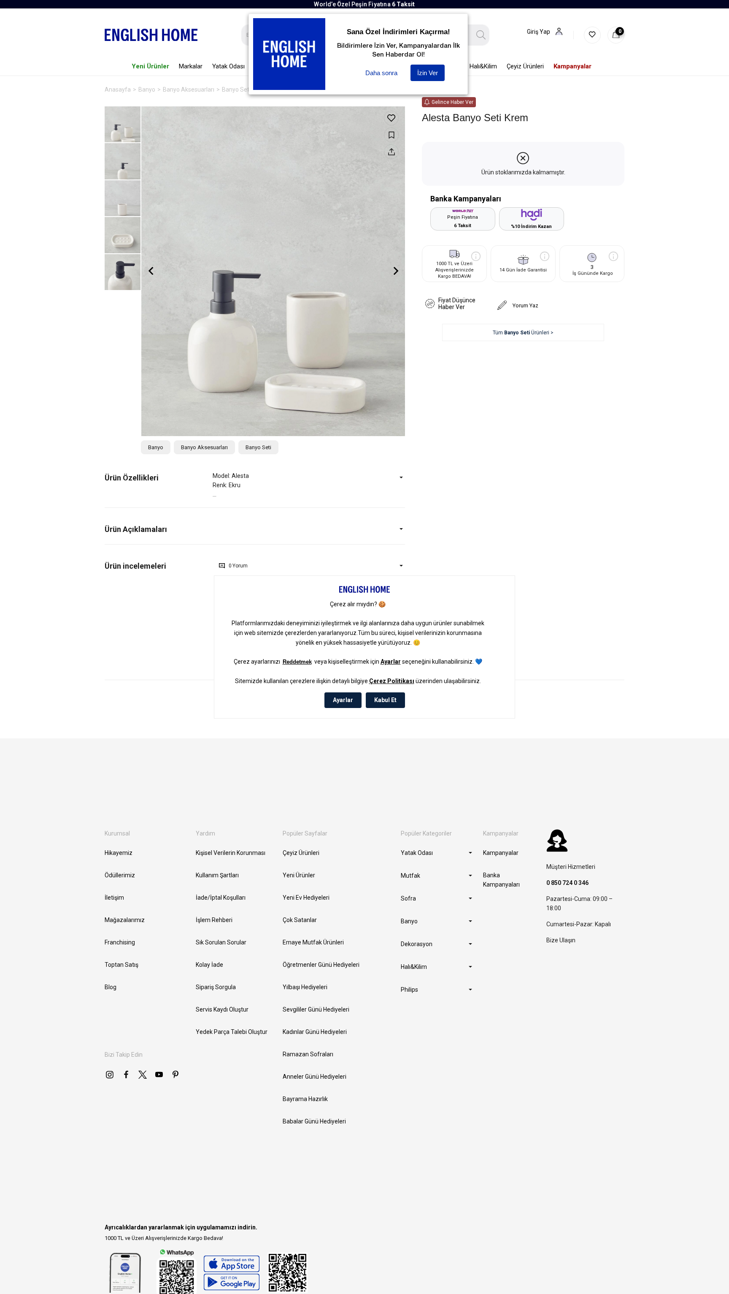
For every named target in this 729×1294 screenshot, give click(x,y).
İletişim (114, 897)
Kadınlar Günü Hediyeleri (315, 1031)
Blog (110, 987)
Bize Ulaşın (560, 940)
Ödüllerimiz (120, 875)
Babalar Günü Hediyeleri (314, 1121)
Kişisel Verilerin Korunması (230, 852)
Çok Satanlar (300, 920)
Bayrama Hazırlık (305, 1099)
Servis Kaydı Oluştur (222, 1009)
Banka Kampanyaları (501, 880)
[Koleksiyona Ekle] (391, 135)
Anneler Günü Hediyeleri (314, 1076)
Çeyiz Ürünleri (301, 852)
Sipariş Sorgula (216, 987)
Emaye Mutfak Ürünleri (313, 942)
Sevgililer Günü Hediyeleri (316, 1009)
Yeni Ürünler (299, 875)
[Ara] (481, 35)
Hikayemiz (118, 852)
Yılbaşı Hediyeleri (305, 987)
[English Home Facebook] (126, 1074)
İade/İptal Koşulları (221, 897)
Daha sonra (381, 72)
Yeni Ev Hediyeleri (306, 897)
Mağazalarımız (125, 920)
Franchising (120, 942)
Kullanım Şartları (217, 875)
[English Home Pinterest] (175, 1074)
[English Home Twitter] (143, 1074)
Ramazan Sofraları (308, 1054)
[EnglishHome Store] (231, 1273)
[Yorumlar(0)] (159, 566)
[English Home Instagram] (110, 1074)
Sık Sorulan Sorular (221, 942)
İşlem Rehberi (214, 920)
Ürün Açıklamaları (136, 529)
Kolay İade (209, 964)
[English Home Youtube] (159, 1074)
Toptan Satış (121, 964)
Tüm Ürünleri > (523, 333)
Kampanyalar (500, 852)
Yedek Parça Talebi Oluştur (231, 1031)
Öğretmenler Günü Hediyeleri (321, 964)
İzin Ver (427, 72)
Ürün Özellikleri (132, 477)
